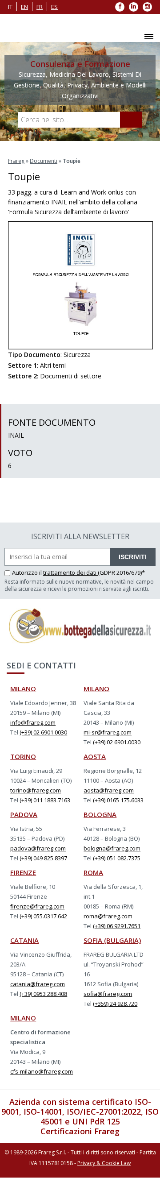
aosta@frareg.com (109, 790)
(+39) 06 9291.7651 (116, 926)
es (54, 7)
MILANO (23, 688)
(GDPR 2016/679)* (121, 572)
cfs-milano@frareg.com (41, 1071)
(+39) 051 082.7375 (116, 858)
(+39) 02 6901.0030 (43, 732)
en (24, 7)
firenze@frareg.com (37, 906)
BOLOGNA (100, 814)
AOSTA (95, 756)
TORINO (23, 756)
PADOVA (23, 814)
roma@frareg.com (108, 916)
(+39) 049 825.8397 (43, 858)
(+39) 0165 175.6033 (118, 800)
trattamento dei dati (70, 572)
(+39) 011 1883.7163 (45, 800)
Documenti (43, 161)
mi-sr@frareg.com (108, 732)
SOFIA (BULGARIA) (112, 940)
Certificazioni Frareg (80, 1131)
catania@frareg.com (37, 984)
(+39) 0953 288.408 (43, 994)
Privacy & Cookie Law (104, 1163)
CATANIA (24, 940)
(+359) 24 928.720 (115, 1004)
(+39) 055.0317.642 (43, 916)
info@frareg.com (33, 722)
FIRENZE (23, 872)
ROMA (93, 872)
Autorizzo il (27, 572)
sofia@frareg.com (108, 994)
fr (39, 7)
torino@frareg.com (35, 790)
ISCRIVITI (133, 556)
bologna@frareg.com (112, 848)
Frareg (16, 161)
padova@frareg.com (38, 848)
